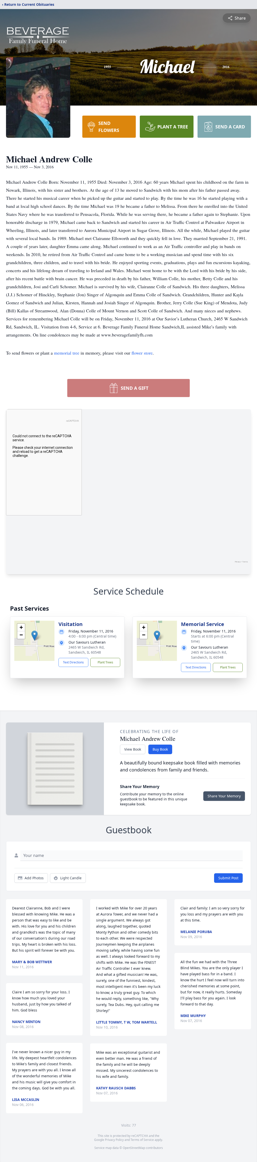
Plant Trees (105, 662)
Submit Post (228, 878)
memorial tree (66, 353)
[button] (34, 636)
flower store (142, 353)
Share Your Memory (224, 796)
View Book (132, 749)
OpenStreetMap (134, 1148)
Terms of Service (142, 1140)
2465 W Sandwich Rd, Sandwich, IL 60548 (87, 650)
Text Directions (73, 662)
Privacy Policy (114, 1140)
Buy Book (160, 749)
